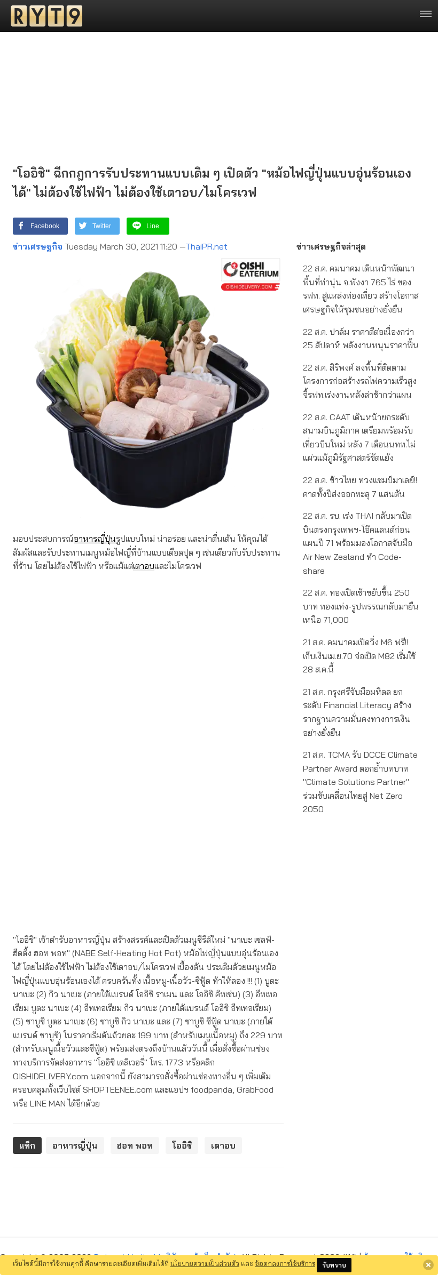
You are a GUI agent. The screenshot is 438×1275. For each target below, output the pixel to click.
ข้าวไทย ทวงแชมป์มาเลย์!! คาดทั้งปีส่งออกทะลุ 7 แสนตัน (360, 487)
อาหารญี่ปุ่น (95, 538)
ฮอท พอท (135, 1145)
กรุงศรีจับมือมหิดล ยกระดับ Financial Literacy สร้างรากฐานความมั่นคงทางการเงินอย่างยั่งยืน (357, 712)
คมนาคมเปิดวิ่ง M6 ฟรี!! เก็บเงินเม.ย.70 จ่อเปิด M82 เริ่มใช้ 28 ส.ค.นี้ (359, 656)
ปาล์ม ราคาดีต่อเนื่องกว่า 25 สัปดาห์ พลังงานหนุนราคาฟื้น (361, 338)
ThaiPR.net (206, 246)
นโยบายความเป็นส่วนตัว (204, 1263)
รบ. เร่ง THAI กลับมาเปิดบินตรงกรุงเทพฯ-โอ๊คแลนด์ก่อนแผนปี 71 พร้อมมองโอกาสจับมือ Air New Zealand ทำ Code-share (357, 542)
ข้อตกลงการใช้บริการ (285, 1263)
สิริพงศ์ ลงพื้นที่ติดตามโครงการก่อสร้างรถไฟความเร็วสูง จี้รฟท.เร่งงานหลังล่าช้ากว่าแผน (360, 381)
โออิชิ (182, 1145)
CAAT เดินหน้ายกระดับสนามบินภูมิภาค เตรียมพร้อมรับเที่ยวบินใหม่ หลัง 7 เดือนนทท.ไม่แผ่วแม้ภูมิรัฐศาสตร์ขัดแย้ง (359, 437)
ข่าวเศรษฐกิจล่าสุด (331, 246)
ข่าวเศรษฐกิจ (37, 246)
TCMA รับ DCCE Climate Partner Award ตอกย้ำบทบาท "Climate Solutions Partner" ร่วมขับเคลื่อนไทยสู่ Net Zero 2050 (360, 781)
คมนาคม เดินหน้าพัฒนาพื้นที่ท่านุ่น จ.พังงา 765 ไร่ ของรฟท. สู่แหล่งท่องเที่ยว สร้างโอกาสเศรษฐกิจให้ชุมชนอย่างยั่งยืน (361, 289)
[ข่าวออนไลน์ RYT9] (43, 16)
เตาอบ (143, 565)
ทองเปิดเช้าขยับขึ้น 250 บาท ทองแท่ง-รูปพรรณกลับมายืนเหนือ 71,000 (361, 606)
